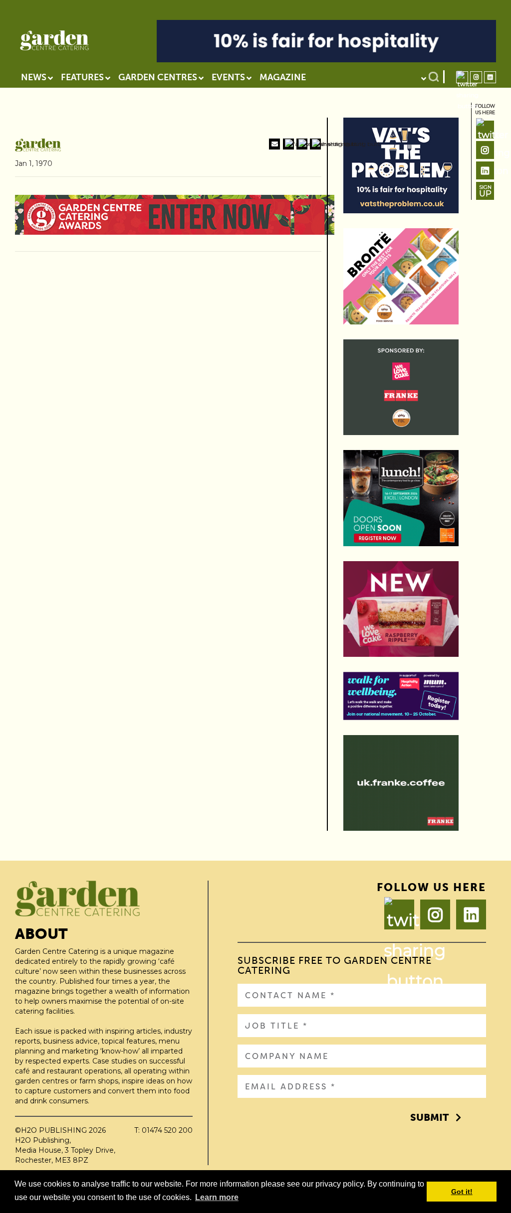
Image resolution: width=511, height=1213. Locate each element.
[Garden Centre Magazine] (54, 42)
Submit (429, 1117)
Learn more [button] (217, 1197)
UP (485, 191)
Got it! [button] (462, 1192)
